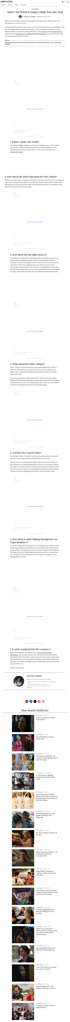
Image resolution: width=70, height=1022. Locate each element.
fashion (3, 4)
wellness (23, 4)
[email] (43, 701)
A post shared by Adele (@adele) (35, 136)
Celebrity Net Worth (16, 152)
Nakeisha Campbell (30, 16)
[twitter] (35, 701)
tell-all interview (57, 31)
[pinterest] (26, 701)
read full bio (29, 687)
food (16, 4)
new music (43, 31)
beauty (10, 4)
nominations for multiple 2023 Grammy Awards (30, 34)
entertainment (35, 9)
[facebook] (30, 701)
